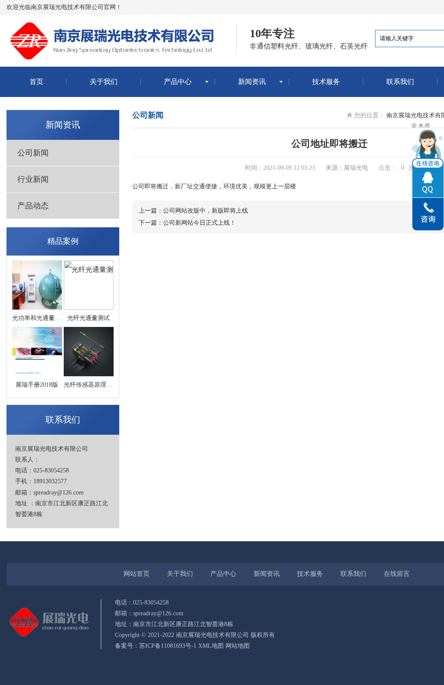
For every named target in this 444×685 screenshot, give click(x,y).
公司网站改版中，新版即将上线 (205, 210)
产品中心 (178, 81)
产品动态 (33, 205)
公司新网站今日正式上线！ (199, 223)
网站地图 (237, 646)
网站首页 (137, 573)
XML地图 (211, 646)
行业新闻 (33, 179)
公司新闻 (33, 153)
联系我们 (400, 81)
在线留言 (397, 573)
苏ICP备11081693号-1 (167, 646)
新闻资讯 (252, 81)
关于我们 (104, 81)
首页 (36, 81)
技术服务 (326, 81)
